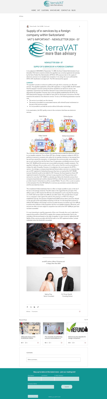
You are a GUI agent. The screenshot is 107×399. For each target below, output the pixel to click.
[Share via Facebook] (27, 307)
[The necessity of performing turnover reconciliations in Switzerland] (53, 328)
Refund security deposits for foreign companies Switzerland (77, 337)
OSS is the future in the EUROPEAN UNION (28, 337)
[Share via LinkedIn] (34, 307)
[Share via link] (38, 307)
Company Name (32, 383)
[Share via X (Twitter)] (31, 307)
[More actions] (79, 26)
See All (86, 319)
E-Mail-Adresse (59, 375)
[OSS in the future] (29, 328)
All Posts (21, 16)
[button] (39, 10)
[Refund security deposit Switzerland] (77, 328)
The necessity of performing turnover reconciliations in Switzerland (53, 337)
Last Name (44, 375)
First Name (31, 375)
